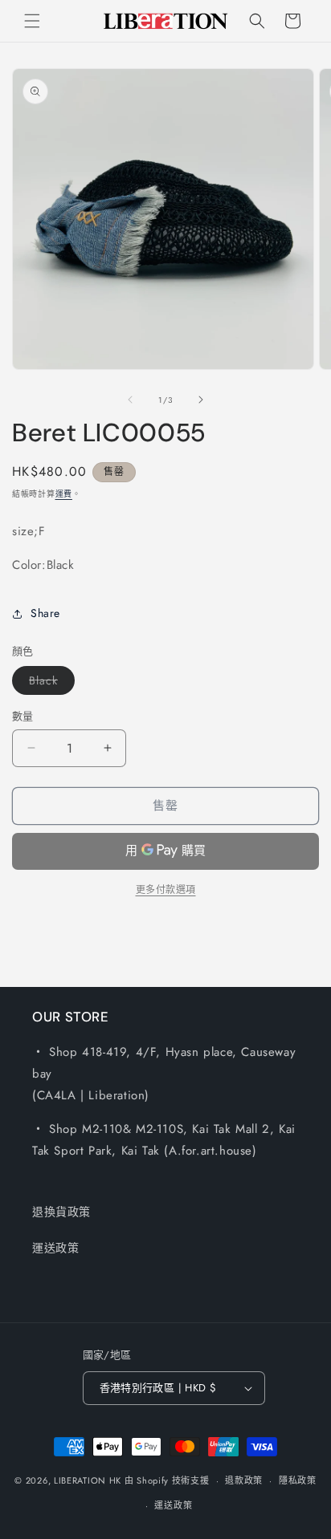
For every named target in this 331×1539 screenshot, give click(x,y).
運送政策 (55, 1248)
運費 (63, 494)
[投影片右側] (201, 399)
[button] (32, 21)
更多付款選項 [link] (166, 890)
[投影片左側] (130, 399)
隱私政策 (298, 1480)
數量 (23, 716)
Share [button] (45, 613)
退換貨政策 (61, 1212)
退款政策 (244, 1480)
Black (49, 683)
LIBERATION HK (87, 1480)
